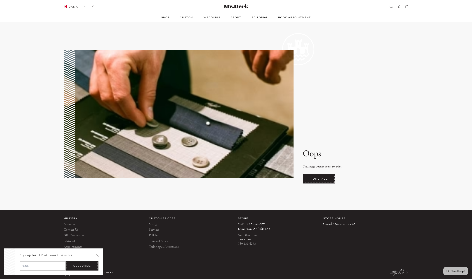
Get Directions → (249, 235)
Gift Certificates (74, 235)
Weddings (212, 17)
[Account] (92, 6)
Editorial (259, 17)
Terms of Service (159, 241)
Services (154, 229)
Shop (165, 17)
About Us (70, 224)
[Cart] (406, 6)
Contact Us (71, 229)
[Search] (391, 6)
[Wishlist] (399, 6)
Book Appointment (294, 17)
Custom (186, 17)
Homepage (319, 178)
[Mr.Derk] (236, 6)
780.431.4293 (247, 243)
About (235, 17)
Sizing (153, 224)
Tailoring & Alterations (164, 247)
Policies (154, 235)
